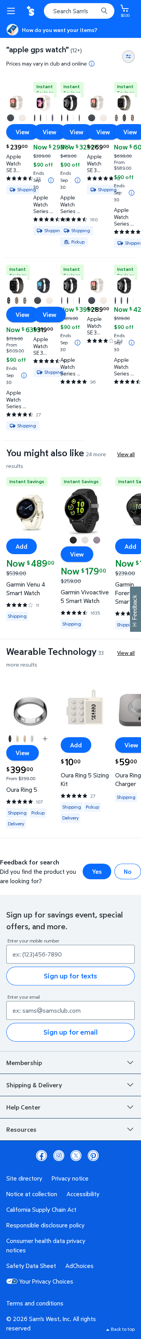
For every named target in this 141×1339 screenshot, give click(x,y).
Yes (97, 871)
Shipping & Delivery (34, 1085)
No (128, 871)
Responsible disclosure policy (45, 1225)
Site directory (24, 1178)
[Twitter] (76, 1155)
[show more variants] (45, 739)
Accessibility (83, 1194)
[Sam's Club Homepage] (31, 10)
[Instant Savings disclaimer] (51, 180)
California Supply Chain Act (41, 1209)
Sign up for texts (70, 976)
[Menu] (12, 11)
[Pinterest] (93, 1155)
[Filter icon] (128, 56)
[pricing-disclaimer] (92, 63)
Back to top (123, 1329)
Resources (21, 1129)
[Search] (104, 11)
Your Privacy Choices (46, 1281)
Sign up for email (70, 1032)
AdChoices (79, 1265)
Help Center (23, 1107)
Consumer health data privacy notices (45, 1245)
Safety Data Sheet (31, 1265)
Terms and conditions (34, 1303)
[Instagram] (58, 1155)
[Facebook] (41, 1155)
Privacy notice (70, 1178)
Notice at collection (31, 1194)
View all (126, 454)
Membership (24, 1062)
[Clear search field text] (94, 11)
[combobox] (79, 11)
